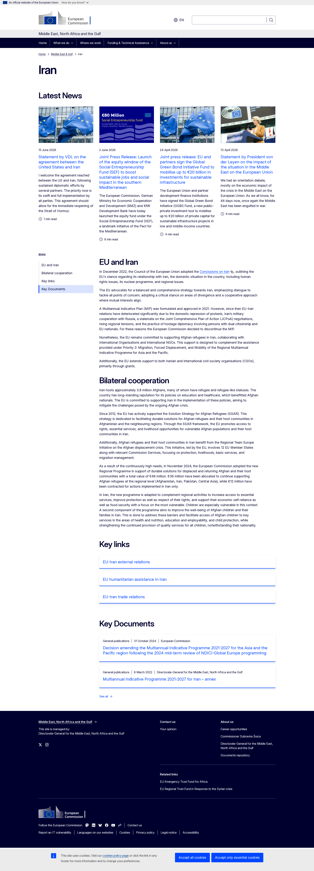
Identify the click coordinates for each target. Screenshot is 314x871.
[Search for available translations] (232, 272)
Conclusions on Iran (214, 271)
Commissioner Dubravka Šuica (241, 736)
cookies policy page (115, 855)
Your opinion (168, 729)
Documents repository (235, 755)
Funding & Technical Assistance (128, 43)
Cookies (124, 832)
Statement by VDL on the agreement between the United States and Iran (62, 161)
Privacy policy (145, 832)
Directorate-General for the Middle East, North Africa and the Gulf (247, 746)
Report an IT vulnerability (55, 832)
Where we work (90, 43)
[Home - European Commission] (68, 18)
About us (166, 43)
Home (43, 43)
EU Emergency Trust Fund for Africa (184, 781)
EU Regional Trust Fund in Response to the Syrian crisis (196, 789)
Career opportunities (234, 729)
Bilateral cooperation (56, 273)
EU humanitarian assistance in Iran (135, 579)
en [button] (181, 20)
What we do (61, 43)
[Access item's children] (73, 43)
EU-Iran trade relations (124, 596)
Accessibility (191, 832)
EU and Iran (50, 265)
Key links (48, 281)
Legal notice (169, 832)
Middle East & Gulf (62, 54)
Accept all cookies (192, 857)
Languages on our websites (95, 832)
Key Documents (53, 289)
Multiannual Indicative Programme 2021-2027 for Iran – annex (159, 679)
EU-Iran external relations (126, 562)
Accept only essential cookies (237, 857)
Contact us (135, 825)
